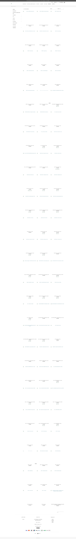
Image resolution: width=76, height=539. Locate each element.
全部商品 (12, 6)
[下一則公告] (60, 0)
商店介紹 (23, 519)
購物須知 (53, 522)
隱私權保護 (53, 520)
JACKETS (14, 18)
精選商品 (14, 9)
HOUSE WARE (14, 24)
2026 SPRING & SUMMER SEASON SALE (16, 13)
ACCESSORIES (14, 6)
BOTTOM (14, 19)
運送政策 (53, 521)
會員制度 (53, 519)
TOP (13, 16)
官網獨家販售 (14, 27)
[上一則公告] (15, 0)
